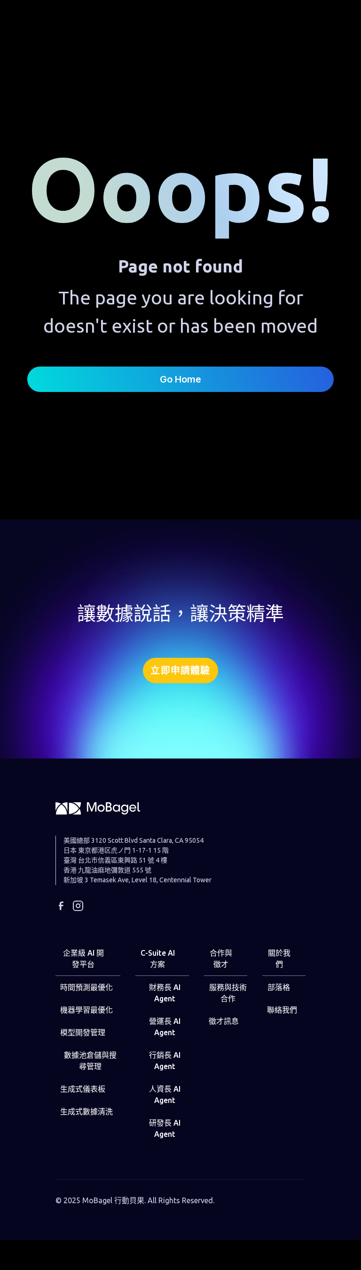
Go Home (180, 379)
